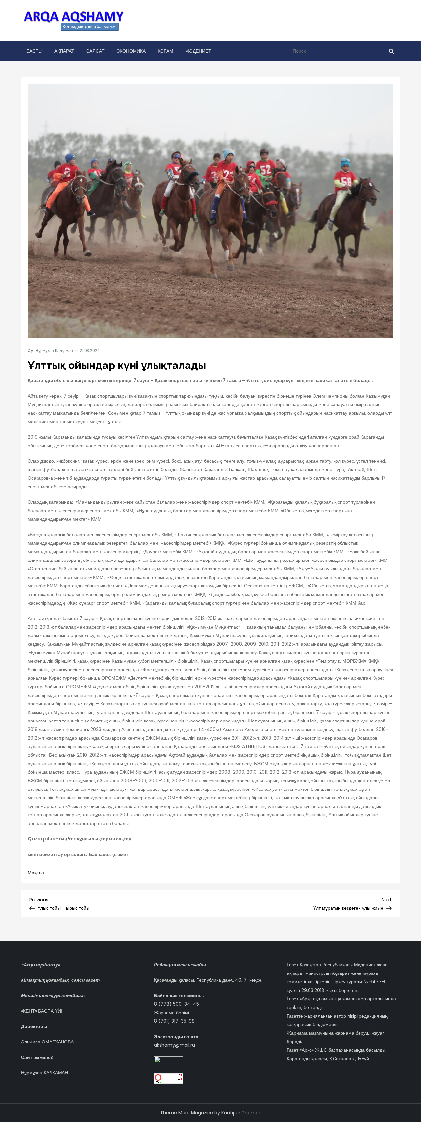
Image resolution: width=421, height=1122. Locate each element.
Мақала (36, 873)
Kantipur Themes (241, 1113)
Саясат (95, 51)
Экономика (131, 51)
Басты (34, 51)
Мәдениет (198, 51)
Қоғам (165, 51)
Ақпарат (64, 51)
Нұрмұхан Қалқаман (54, 350)
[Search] (391, 51)
